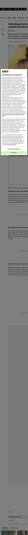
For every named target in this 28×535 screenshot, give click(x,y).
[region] (14, 112)
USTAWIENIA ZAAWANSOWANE (14, 149)
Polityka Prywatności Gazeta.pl (8, 114)
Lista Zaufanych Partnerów (10, 144)
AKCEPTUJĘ (14, 152)
